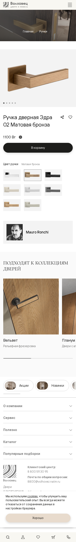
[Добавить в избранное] (70, 117)
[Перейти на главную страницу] (15, 5)
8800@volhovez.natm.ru (44, 481)
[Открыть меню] (70, 5)
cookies (32, 496)
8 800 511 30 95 (38, 471)
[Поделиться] (62, 117)
